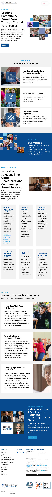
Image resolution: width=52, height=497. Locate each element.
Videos (3, 473)
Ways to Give (4, 466)
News (2, 471)
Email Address (42, 452)
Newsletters (4, 469)
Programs (3, 454)
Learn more (43, 470)
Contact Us (4, 467)
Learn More (31, 437)
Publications (4, 474)
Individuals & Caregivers (7, 462)
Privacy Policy (30, 465)
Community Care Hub (6, 457)
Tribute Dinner (5, 464)
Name (27, 452)
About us (3, 452)
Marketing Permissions (31, 458)
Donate (4, 45)
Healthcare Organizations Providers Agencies (7, 459)
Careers (3, 455)
